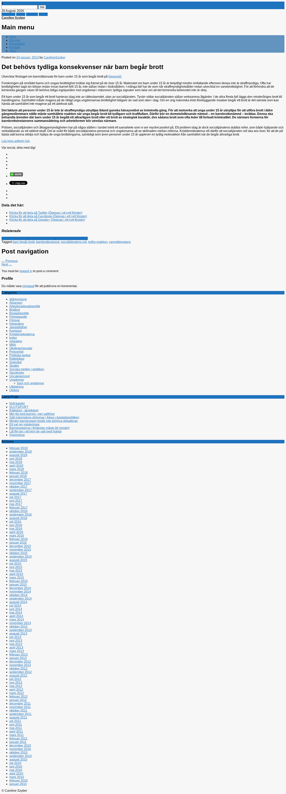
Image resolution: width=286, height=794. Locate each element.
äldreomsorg (18, 299)
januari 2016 (18, 542)
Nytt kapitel (17, 403)
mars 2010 (16, 777)
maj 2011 (15, 728)
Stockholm (16, 372)
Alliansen (15, 302)
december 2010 (20, 745)
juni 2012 (15, 682)
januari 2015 (18, 584)
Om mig (14, 40)
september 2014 (20, 598)
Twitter (20, 14)
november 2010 (20, 749)
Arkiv (12, 50)
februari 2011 (18, 738)
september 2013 (20, 630)
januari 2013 (18, 658)
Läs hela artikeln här (15, 141)
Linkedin (32, 14)
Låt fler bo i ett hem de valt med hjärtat (35, 431)
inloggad (28, 286)
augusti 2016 (18, 518)
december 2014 (20, 588)
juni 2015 (15, 567)
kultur (13, 337)
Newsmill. (115, 76)
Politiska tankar (20, 355)
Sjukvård (15, 362)
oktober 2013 (18, 626)
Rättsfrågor (64, 238)
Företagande (18, 316)
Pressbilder (17, 43)
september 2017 (20, 490)
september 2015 (20, 556)
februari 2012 (18, 696)
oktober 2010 (18, 752)
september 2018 (20, 451)
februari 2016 (18, 539)
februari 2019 (18, 448)
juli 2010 (15, 763)
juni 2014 (15, 609)
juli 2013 (15, 637)
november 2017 (20, 483)
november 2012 (20, 665)
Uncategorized (19, 376)
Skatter (14, 365)
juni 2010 (15, 766)
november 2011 (20, 707)
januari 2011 (17, 742)
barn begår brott (23, 242)
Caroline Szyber (13, 17)
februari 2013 (18, 654)
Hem (12, 36)
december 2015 (20, 546)
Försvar (14, 320)
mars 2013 (16, 651)
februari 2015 (18, 581)
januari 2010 (18, 784)
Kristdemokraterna (42, 238)
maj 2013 (15, 644)
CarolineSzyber (54, 57)
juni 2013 (15, 640)
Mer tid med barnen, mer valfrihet (31, 414)
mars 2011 (16, 735)
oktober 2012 (18, 668)
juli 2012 (15, 679)
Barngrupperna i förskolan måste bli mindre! (39, 428)
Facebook (8, 14)
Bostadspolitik (19, 313)
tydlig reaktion (97, 242)
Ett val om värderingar (24, 424)
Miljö (12, 344)
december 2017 (20, 479)
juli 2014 (15, 605)
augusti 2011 (18, 717)
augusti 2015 (18, 560)
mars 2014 (16, 619)
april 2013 (16, 647)
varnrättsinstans (120, 242)
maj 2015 (15, 570)
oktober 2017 (18, 486)
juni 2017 (15, 500)
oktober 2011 (18, 710)
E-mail (43, 14)
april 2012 (16, 689)
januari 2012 (18, 700)
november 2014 (20, 591)
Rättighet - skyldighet (23, 410)
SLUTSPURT (18, 407)
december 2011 (20, 703)
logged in (25, 271)
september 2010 (20, 756)
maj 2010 (15, 770)
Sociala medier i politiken (26, 369)
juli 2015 (15, 563)
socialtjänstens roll (74, 242)
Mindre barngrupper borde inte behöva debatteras (43, 421)
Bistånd (14, 309)
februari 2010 (18, 780)
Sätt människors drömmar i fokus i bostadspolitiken (44, 417)
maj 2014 (15, 612)
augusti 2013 (18, 633)
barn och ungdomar (15, 238)
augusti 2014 (18, 602)
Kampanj (15, 330)
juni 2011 (15, 724)
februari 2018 (18, 472)
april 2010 (16, 773)
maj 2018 (15, 462)
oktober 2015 (18, 553)
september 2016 (20, 514)
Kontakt (14, 47)
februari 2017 (18, 507)
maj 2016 (15, 528)
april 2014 (16, 616)
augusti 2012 (18, 675)
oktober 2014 (18, 595)
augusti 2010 (18, 759)
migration (15, 341)
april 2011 (16, 731)
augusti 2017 (18, 493)
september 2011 (20, 714)
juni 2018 (15, 458)
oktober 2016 (18, 511)
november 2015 (20, 549)
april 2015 (16, 574)
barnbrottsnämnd (47, 242)
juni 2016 (15, 525)
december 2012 (20, 661)
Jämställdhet (18, 327)
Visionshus (17, 435)
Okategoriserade (20, 348)
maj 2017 (15, 504)
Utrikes (14, 390)
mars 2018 (16, 469)
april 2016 (16, 532)
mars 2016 (16, 535)
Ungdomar (80, 238)
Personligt (16, 351)
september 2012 (20, 672)
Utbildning (16, 386)
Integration (16, 323)
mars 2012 (16, 693)
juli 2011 (15, 721)
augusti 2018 (18, 455)
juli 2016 (15, 521)
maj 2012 (15, 686)
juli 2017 (15, 497)
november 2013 (20, 623)
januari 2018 (18, 476)
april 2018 (16, 465)
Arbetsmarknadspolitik (24, 306)
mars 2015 (16, 577)
